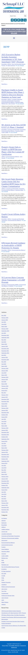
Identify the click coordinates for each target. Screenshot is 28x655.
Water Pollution (5, 602)
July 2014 (4, 443)
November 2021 (5, 350)
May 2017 (4, 392)
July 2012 (4, 492)
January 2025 (5, 319)
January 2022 (5, 346)
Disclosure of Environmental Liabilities (10, 284)
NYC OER (4, 573)
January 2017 (5, 397)
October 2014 (5, 436)
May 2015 (4, 423)
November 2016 (5, 401)
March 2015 (4, 425)
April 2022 (4, 341)
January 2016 (5, 410)
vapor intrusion (11, 103)
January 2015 (5, 430)
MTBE (3, 562)
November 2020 (5, 359)
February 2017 (5, 394)
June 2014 (4, 445)
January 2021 (5, 357)
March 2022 (4, 344)
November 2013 (5, 456)
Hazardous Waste (19, 102)
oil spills (3, 575)
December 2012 (5, 481)
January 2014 (5, 452)
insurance (4, 553)
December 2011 (5, 507)
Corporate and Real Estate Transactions (11, 100)
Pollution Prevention (6, 582)
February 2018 (5, 386)
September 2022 (5, 337)
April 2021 (4, 355)
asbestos (4, 520)
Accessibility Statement (14, 645)
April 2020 (4, 364)
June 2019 (4, 372)
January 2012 (5, 505)
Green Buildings (5, 549)
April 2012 (4, 498)
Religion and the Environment (8, 586)
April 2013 (4, 472)
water (3, 600)
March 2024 (4, 326)
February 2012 (5, 503)
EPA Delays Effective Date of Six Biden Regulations (13, 615)
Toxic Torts (4, 591)
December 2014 (5, 432)
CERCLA (9, 64)
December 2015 (5, 412)
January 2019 (5, 379)
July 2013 (4, 465)
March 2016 (4, 406)
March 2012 (4, 500)
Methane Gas (5, 103)
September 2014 (5, 439)
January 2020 (5, 370)
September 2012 (5, 487)
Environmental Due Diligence (8, 102)
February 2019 (5, 377)
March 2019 (4, 375)
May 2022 (4, 339)
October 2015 (5, 414)
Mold (3, 560)
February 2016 (5, 408)
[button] (14, 38)
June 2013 (4, 467)
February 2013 (5, 476)
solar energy (4, 589)
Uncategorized (5, 593)
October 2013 (5, 458)
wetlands (4, 604)
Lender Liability (5, 132)
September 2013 (5, 461)
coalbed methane (5, 529)
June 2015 (4, 421)
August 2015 (4, 417)
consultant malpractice (17, 99)
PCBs (3, 578)
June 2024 (4, 324)
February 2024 (5, 328)
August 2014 (4, 441)
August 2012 (4, 489)
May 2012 (4, 496)
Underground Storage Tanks (8, 595)
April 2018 (4, 381)
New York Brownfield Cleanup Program (10, 566)
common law (4, 531)
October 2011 (5, 511)
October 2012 (5, 485)
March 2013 (4, 474)
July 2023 (4, 333)
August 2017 (4, 390)
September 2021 (5, 353)
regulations (4, 584)
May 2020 (4, 361)
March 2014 (4, 447)
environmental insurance (7, 544)
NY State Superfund (10, 65)
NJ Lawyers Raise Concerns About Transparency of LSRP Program (13, 279)
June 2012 (4, 494)
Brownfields (4, 64)
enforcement (4, 540)
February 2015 (5, 428)
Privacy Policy (5, 645)
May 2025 (4, 315)
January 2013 (5, 478)
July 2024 (4, 322)
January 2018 (5, 388)
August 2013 (4, 463)
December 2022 (5, 335)
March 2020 (4, 366)
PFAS (3, 580)
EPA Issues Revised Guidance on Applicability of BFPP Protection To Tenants (13, 245)
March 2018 (4, 383)
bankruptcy (4, 522)
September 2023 (5, 330)
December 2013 (5, 454)
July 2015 (4, 419)
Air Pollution (4, 518)
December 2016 (5, 399)
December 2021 (5, 348)
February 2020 (5, 368)
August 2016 (4, 403)
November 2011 (5, 509)
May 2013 (4, 470)
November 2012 (5, 483)
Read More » (4, 84)
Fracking (3, 547)
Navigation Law (5, 564)
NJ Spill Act (10, 286)
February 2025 (5, 317)
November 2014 (5, 434)
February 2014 (5, 450)
